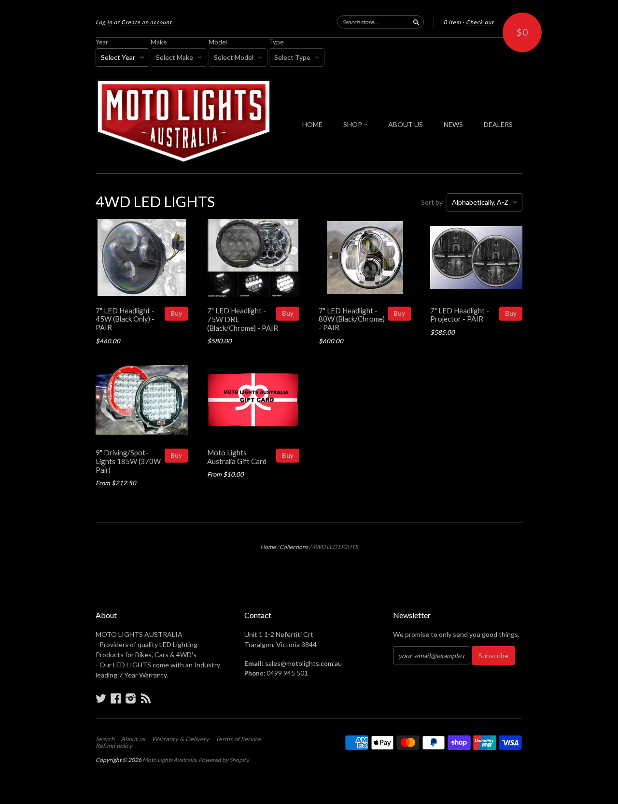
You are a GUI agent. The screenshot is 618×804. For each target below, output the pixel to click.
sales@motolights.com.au (303, 663)
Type (276, 42)
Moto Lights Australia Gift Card (237, 456)
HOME (312, 124)
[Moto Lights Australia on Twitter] (101, 698)
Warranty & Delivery (180, 738)
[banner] (184, 121)
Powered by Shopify (223, 759)
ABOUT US (405, 124)
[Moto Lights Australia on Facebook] (116, 698)
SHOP (353, 124)
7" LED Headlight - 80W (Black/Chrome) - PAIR (352, 319)
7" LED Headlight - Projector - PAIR (459, 315)
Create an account (146, 22)
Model (218, 42)
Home (268, 546)
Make (159, 42)
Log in (104, 22)
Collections (294, 546)
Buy (176, 313)
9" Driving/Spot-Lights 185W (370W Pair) (128, 461)
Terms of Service (238, 738)
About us (133, 738)
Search (105, 738)
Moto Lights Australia (169, 759)
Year (102, 42)
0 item (452, 22)
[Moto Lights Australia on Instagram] (131, 698)
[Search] (416, 22)
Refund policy (114, 745)
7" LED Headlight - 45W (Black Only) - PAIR (125, 319)
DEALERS (498, 124)
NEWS (453, 124)
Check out (480, 22)
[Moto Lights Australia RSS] (145, 698)
